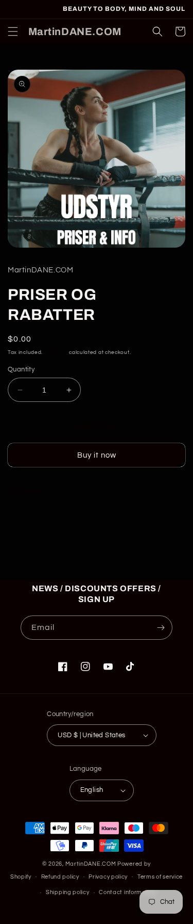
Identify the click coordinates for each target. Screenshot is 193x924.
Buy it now (96, 455)
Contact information (127, 892)
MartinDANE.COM (90, 864)
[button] (13, 31)
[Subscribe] (160, 627)
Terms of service (160, 877)
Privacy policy (108, 877)
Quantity (21, 369)
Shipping (56, 352)
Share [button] (30, 491)
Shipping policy (68, 892)
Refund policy (60, 877)
